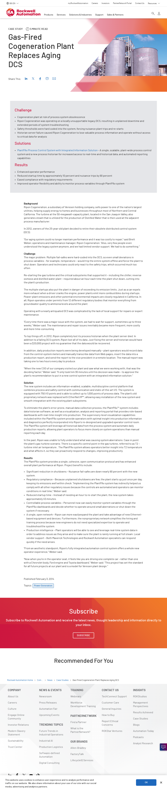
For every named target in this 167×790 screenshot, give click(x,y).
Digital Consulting (49, 763)
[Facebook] (17, 775)
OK (146, 782)
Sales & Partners (115, 15)
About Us (13, 696)
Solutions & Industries (80, 15)
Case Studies (140, 718)
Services (61, 15)
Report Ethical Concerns (110, 723)
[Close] (161, 782)
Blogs (136, 725)
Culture (12, 709)
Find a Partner (78, 722)
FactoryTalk (77, 754)
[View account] (159, 13)
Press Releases (48, 702)
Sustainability (15, 740)
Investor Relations (18, 725)
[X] (24, 775)
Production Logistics (51, 747)
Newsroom (45, 696)
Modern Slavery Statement (16, 733)
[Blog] (38, 775)
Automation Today (143, 731)
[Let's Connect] (163, 747)
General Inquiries (111, 709)
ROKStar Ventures (112, 731)
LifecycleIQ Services (81, 760)
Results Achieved (143, 712)
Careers (12, 702)
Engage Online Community (16, 717)
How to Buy (108, 715)
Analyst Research (143, 743)
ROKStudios (140, 696)
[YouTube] (31, 775)
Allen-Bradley (78, 748)
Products (48, 15)
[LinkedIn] (11, 775)
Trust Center (15, 747)
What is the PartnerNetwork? (80, 730)
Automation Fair (48, 709)
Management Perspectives (140, 704)
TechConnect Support (114, 696)
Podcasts (138, 737)
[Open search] (153, 13)
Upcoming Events (49, 715)
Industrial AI (46, 740)
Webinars (75, 696)
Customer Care (110, 702)
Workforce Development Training (83, 704)
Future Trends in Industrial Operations (51, 733)
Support (99, 15)
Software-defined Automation (49, 755)
